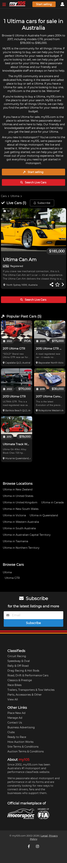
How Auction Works (20, 741)
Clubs (11, 732)
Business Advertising (21, 727)
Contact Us (14, 722)
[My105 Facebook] (29, 846)
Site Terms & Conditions (23, 746)
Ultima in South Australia (19, 528)
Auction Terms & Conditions (25, 751)
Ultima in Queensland (44, 515)
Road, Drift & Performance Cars (27, 675)
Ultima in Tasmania (15, 541)
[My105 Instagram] (38, 846)
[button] (33, 229)
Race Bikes (14, 685)
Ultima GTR (12, 578)
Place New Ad (16, 713)
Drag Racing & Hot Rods (23, 670)
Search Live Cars (35, 182)
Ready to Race (16, 737)
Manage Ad (14, 717)
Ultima (14, 196)
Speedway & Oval (18, 661)
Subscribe (43, 203)
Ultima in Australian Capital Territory (27, 534)
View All (12, 699)
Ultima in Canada (52, 502)
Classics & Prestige (19, 680)
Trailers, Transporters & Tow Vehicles (31, 690)
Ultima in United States (18, 496)
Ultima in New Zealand (17, 489)
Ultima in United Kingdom (20, 502)
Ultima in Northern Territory (21, 547)
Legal (44, 835)
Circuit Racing (16, 656)
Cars (4, 196)
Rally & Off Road (17, 665)
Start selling (44, 4)
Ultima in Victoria (14, 515)
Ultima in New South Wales (21, 509)
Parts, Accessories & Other (24, 694)
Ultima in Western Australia (21, 522)
